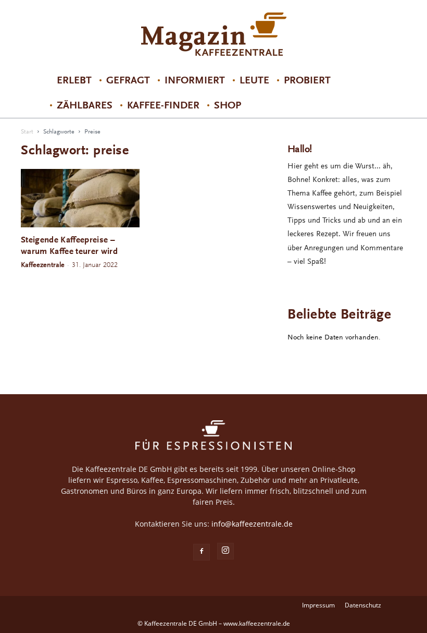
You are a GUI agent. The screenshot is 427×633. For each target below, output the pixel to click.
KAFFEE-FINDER (163, 105)
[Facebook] (201, 552)
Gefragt (128, 80)
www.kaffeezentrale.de (256, 623)
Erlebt (74, 80)
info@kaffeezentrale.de (252, 524)
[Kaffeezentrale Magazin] (213, 34)
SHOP (227, 105)
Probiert (307, 80)
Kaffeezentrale (43, 265)
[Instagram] (225, 551)
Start (27, 131)
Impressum (318, 605)
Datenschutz (363, 605)
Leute (254, 80)
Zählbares (84, 105)
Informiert (195, 80)
